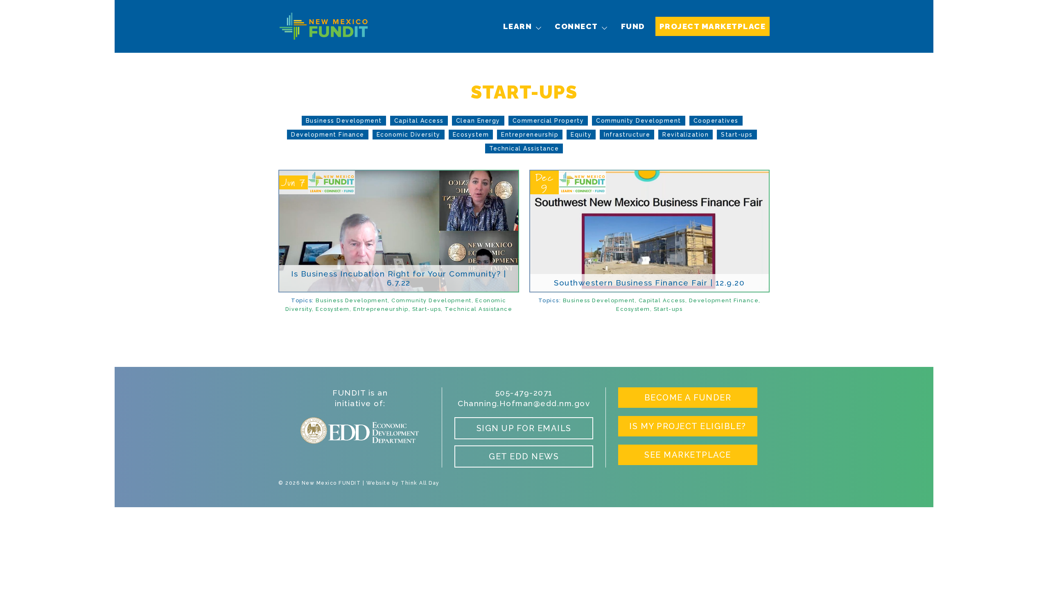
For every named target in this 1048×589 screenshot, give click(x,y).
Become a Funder (688, 397)
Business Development (344, 120)
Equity (581, 134)
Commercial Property (548, 120)
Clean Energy (478, 120)
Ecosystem (471, 134)
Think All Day (420, 483)
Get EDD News (524, 456)
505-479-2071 (524, 392)
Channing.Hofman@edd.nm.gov (524, 403)
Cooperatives (716, 120)
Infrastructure (627, 134)
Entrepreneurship (529, 134)
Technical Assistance (524, 148)
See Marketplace (687, 455)
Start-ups (737, 134)
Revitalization (685, 134)
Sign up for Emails (524, 428)
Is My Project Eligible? (687, 426)
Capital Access (419, 120)
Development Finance (327, 134)
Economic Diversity (408, 134)
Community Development (638, 120)
